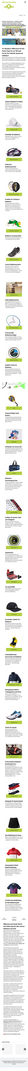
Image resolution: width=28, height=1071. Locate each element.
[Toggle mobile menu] (25, 2)
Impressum (15, 1062)
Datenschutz (21, 1062)
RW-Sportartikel (4, 919)
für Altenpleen (24, 919)
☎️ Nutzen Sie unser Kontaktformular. (12, 1034)
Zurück (20, 15)
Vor (24, 15)
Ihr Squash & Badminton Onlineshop (14, 919)
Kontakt (14, 1064)
